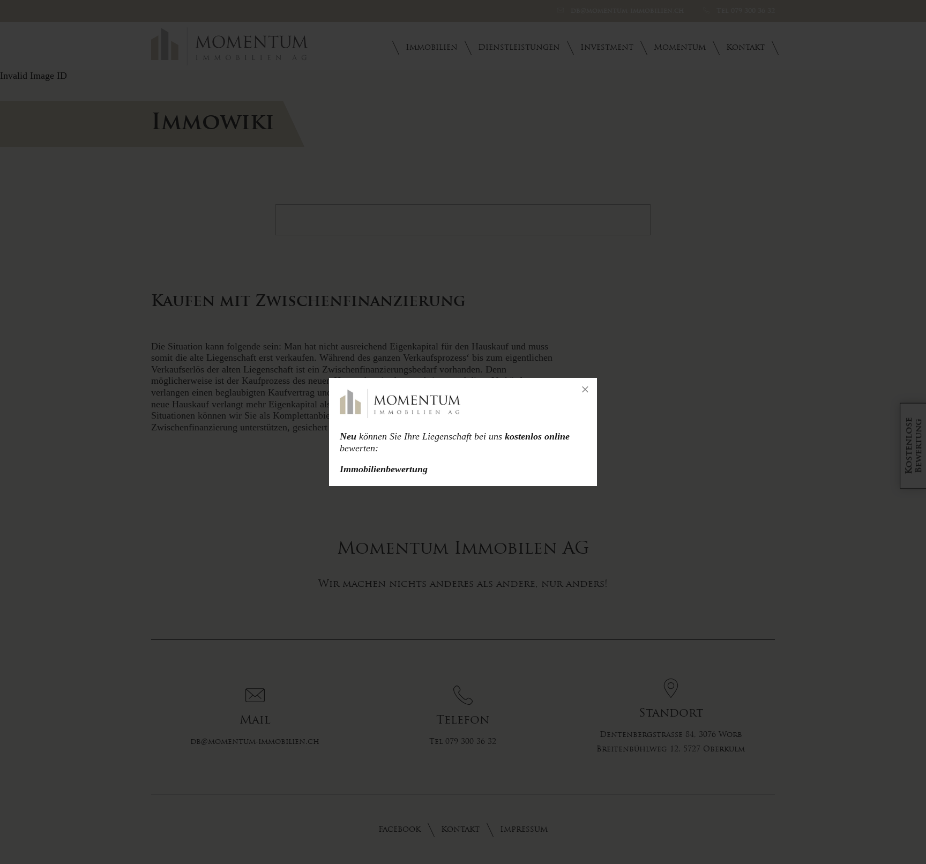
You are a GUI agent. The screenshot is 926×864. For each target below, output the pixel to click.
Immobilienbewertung (384, 469)
